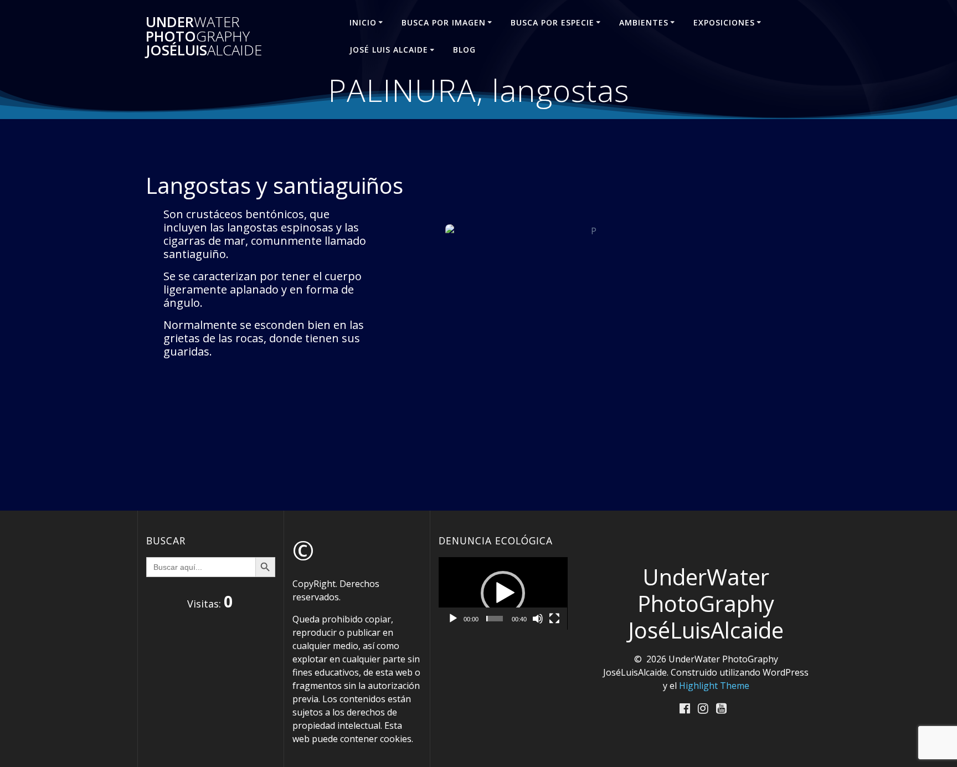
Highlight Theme (714, 686)
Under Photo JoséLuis (204, 36)
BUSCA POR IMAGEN (444, 22)
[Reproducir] (453, 618)
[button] (503, 593)
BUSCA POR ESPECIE (552, 22)
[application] (503, 593)
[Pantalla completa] (554, 618)
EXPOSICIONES (724, 22)
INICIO (363, 22)
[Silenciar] (537, 618)
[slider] (494, 618)
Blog (464, 49)
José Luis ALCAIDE (388, 49)
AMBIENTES (643, 22)
